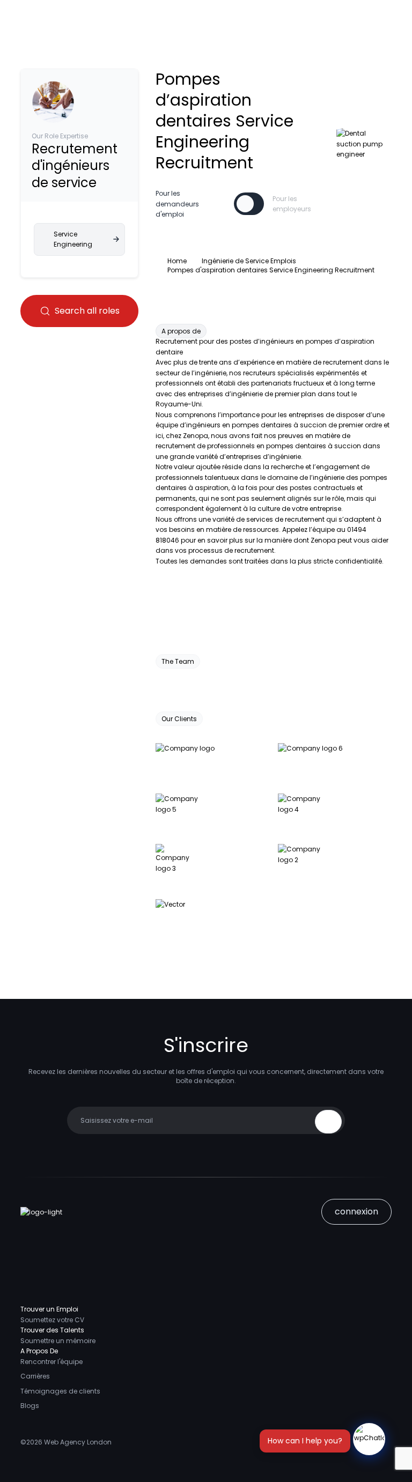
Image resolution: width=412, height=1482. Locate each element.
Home (177, 260)
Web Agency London (78, 1442)
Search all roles (87, 311)
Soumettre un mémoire (57, 1340)
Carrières (35, 1376)
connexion (356, 1211)
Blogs (29, 1405)
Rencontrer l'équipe (51, 1361)
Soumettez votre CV (52, 1319)
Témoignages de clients (60, 1391)
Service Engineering (73, 239)
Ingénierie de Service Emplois (249, 260)
